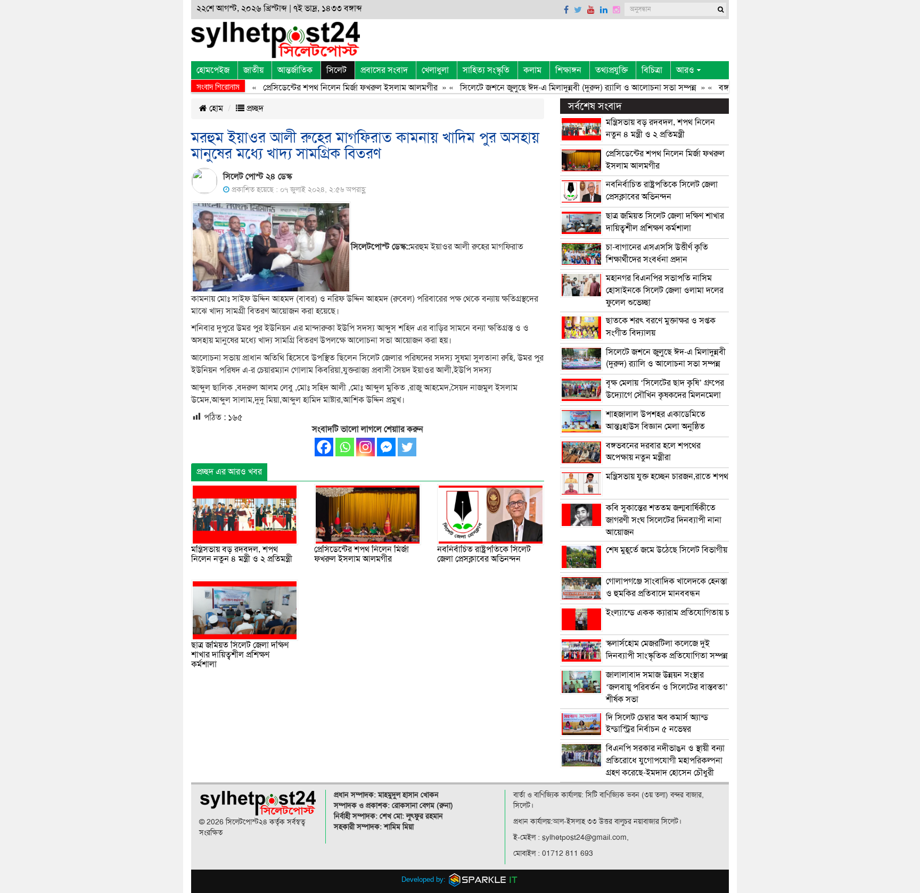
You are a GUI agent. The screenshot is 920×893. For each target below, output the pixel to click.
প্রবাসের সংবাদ (384, 70)
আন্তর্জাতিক (295, 70)
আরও (685, 70)
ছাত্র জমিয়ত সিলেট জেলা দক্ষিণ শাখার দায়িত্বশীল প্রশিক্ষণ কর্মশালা (240, 654)
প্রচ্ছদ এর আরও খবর (229, 471)
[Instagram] (365, 447)
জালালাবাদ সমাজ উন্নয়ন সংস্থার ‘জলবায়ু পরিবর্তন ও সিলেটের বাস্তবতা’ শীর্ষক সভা (667, 687)
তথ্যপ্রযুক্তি (611, 70)
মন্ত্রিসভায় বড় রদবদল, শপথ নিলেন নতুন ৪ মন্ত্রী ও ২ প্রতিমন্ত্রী (241, 554)
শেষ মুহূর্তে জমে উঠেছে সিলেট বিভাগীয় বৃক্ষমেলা (681, 550)
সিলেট (336, 70)
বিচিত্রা (652, 70)
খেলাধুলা (435, 70)
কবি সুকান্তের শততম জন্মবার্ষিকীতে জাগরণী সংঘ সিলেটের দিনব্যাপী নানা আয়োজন (663, 520)
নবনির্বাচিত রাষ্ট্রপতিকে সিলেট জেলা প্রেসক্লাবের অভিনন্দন (484, 554)
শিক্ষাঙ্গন (568, 70)
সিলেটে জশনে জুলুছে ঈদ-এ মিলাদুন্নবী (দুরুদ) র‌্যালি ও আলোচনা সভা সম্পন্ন (564, 87)
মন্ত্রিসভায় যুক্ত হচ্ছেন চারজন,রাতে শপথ (667, 476)
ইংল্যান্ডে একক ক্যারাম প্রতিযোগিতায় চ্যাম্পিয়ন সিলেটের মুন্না (701, 612)
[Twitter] (407, 447)
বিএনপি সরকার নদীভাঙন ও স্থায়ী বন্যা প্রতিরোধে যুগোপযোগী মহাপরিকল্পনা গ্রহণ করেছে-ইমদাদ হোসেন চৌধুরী (665, 760)
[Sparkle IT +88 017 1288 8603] (483, 879)
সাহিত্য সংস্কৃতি (486, 70)
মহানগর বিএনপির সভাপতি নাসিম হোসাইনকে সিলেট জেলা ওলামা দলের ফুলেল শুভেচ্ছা (665, 290)
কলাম (532, 70)
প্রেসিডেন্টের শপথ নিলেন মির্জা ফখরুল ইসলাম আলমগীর (336, 87)
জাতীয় (253, 70)
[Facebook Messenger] (386, 447)
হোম (215, 108)
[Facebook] (324, 447)
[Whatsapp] (344, 447)
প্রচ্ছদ (254, 108)
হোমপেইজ (212, 70)
